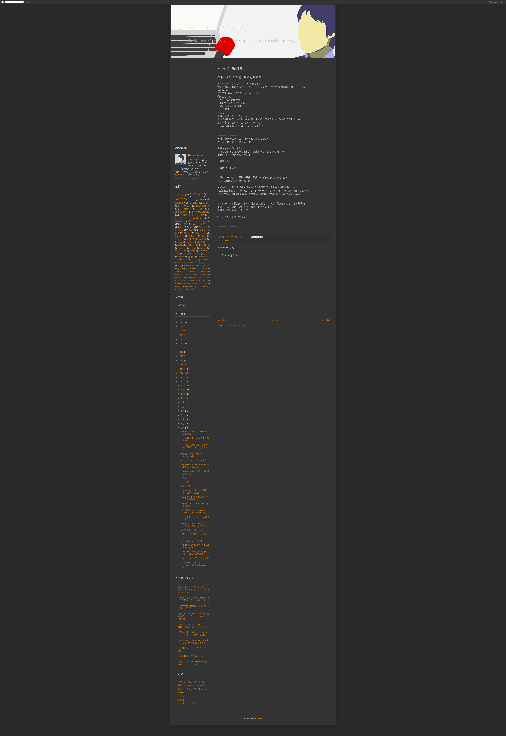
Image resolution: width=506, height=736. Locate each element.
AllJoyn (204, 268)
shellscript (180, 212)
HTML (197, 263)
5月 (182, 415)
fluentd (182, 248)
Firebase (191, 271)
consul (200, 277)
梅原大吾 (190, 289)
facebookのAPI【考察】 (192, 541)
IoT (179, 266)
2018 (180, 356)
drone (207, 277)
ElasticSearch (180, 251)
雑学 (227, 241)
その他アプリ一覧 (186, 703)
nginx (193, 248)
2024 (180, 331)
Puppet (178, 277)
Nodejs (204, 274)
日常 (197, 195)
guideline (202, 257)
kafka (205, 280)
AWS (191, 230)
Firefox (202, 230)
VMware (192, 236)
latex (177, 283)
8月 (182, 402)
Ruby (186, 209)
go (185, 280)
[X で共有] (257, 237)
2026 (180, 322)
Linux (179, 195)
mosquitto (197, 283)
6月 (182, 411)
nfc (206, 283)
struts (189, 263)
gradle (180, 269)
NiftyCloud (187, 215)
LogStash (186, 274)
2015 (180, 369)
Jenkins (193, 203)
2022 (180, 339)
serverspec (179, 263)
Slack (185, 277)
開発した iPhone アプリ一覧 (191, 682)
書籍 (191, 257)
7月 (182, 407)
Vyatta (192, 277)
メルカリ (180, 289)
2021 (180, 344)
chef (201, 215)
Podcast (191, 160)
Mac (191, 227)
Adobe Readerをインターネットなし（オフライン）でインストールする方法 (194, 589)
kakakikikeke (230, 237)
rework (195, 286)
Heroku (206, 263)
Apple (177, 271)
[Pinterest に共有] (262, 237)
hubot (191, 280)
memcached (186, 283)
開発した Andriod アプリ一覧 (191, 685)
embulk (207, 266)
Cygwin (178, 239)
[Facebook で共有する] (259, 237)
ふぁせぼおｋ (187, 486)
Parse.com (187, 254)
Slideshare (182, 700)
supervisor (206, 286)
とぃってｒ (186, 482)
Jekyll (177, 254)
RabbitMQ (201, 239)
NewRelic (188, 266)
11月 (183, 390)
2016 (180, 365)
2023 (180, 335)
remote (187, 286)
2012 (180, 382)
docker (207, 254)
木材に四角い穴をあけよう (190, 656)
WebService (203, 212)
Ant (180, 245)
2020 (180, 348)
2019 (180, 352)
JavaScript (202, 251)
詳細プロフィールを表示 (186, 178)
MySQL (182, 224)
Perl (196, 245)
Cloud (188, 245)
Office (197, 266)
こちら (193, 172)
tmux (203, 248)
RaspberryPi (203, 206)
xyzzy (181, 257)
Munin (195, 274)
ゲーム (185, 206)
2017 (180, 361)
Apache (194, 224)
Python (202, 227)
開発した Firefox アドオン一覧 (192, 689)
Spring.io (179, 230)
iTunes (198, 280)
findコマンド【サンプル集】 (194, 460)
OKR (189, 239)
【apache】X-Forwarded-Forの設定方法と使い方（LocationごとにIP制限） (193, 616)
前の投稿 (326, 320)
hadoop (204, 260)
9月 (182, 398)
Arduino (194, 260)
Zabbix (179, 203)
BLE (177, 233)
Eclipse (179, 218)
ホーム (274, 320)
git (200, 209)
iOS (204, 236)
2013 (180, 377)
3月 (182, 424)
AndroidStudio (181, 260)
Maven (179, 221)
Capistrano (201, 233)
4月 (182, 419)
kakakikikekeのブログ (213, 27)
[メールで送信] (252, 237)
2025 (180, 327)
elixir (179, 280)
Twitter (181, 174)
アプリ (206, 224)
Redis (181, 227)
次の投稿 (222, 320)
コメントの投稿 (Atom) (233, 325)
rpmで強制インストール (192, 530)
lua (197, 269)
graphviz (189, 269)
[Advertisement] (192, 101)
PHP (191, 221)
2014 (180, 373)
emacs (206, 203)
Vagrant (206, 245)
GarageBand (202, 271)
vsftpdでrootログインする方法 (195, 558)
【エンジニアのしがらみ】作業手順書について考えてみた (194, 447)
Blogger (187, 233)
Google (192, 251)
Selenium (179, 242)
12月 (183, 385)
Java (201, 199)
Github (181, 696)
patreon (178, 286)
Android (197, 218)
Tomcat (198, 254)
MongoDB (205, 221)
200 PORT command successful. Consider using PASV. (194, 564)
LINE (177, 274)
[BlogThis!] (254, 237)
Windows (182, 199)
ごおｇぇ (185, 478)
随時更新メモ (203, 242)
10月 (183, 394)
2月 (182, 428)
